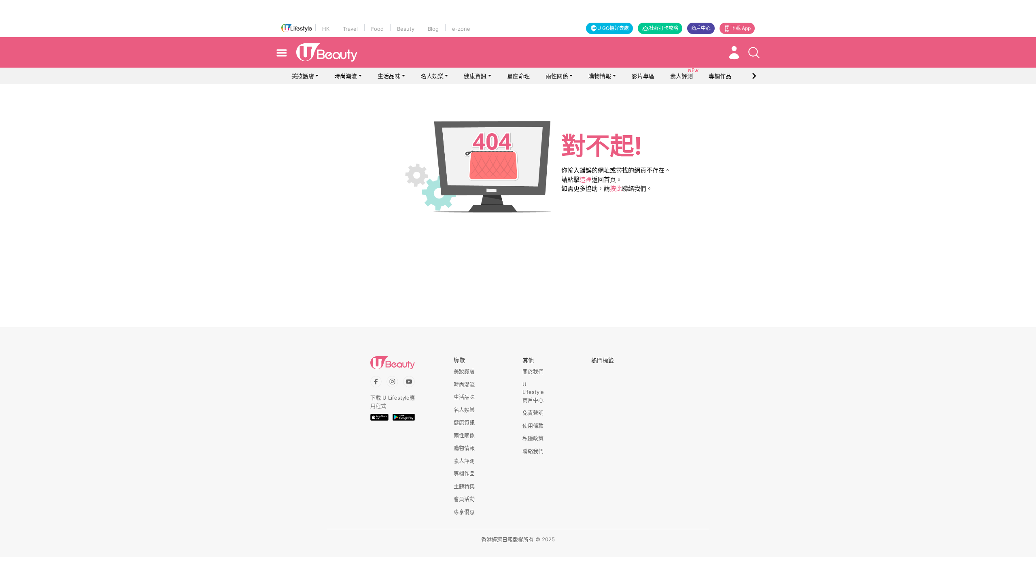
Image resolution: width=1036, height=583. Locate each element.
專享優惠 (464, 512)
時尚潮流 (345, 75)
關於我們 (532, 371)
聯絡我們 (532, 451)
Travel (350, 29)
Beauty (405, 29)
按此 (616, 188)
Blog (433, 29)
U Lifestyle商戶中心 (533, 392)
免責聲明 (532, 412)
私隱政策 (532, 438)
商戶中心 (701, 28)
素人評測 (464, 460)
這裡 (586, 179)
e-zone (461, 29)
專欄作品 (464, 473)
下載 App (741, 28)
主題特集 (464, 486)
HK (325, 29)
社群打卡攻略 (663, 28)
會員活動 (464, 499)
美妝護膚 (302, 75)
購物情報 (599, 75)
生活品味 (389, 75)
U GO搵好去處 (613, 28)
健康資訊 (475, 75)
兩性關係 (557, 75)
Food (377, 29)
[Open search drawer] (754, 53)
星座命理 (518, 75)
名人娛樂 (432, 75)
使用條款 (532, 425)
